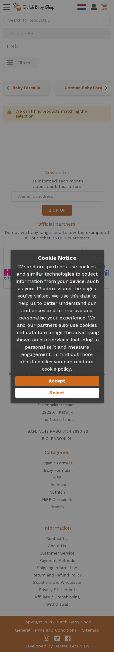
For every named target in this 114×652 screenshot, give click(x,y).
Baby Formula (26, 88)
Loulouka (57, 485)
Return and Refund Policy (57, 575)
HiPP (57, 477)
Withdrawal (57, 604)
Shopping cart (105, 7)
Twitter (57, 638)
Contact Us (57, 538)
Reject (57, 393)
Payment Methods (57, 560)
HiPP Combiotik (57, 499)
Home (15, 33)
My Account (94, 7)
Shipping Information (57, 568)
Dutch (81, 7)
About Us (57, 546)
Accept (57, 381)
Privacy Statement (57, 589)
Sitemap (90, 630)
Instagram (46, 638)
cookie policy (56, 369)
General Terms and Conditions (46, 630)
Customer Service (57, 553)
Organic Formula (57, 463)
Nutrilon (57, 492)
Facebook (68, 638)
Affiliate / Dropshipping (57, 597)
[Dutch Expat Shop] (33, 7)
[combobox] (57, 20)
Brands (57, 507)
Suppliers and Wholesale (57, 582)
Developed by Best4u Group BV (57, 645)
